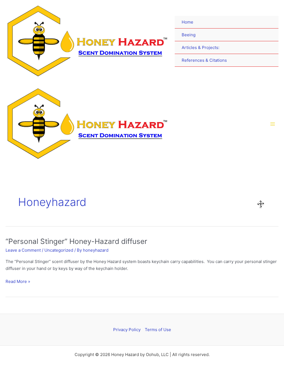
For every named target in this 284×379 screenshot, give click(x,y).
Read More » (18, 281)
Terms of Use (158, 329)
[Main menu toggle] (273, 124)
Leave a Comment (23, 250)
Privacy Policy (127, 329)
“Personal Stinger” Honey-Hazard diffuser (76, 241)
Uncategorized (58, 250)
